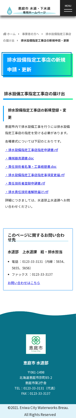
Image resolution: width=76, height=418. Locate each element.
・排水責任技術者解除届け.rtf (26, 191)
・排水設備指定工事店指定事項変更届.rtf (34, 175)
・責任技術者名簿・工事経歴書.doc (31, 166)
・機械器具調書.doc (19, 158)
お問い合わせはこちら (24, 282)
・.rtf (31, 149)
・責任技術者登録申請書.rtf (25, 183)
